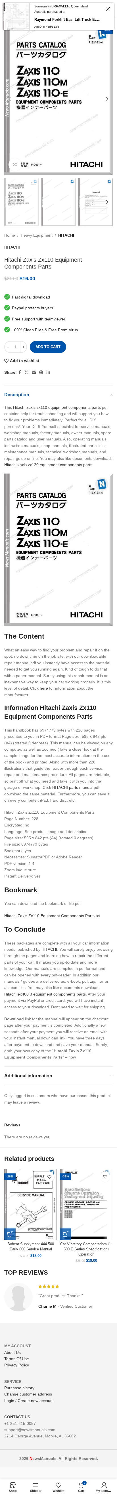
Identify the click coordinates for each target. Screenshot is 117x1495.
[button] (10, 1234)
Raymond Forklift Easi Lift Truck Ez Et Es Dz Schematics (67, 19)
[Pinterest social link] (41, 372)
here (44, 688)
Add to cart (47, 347)
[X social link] (26, 372)
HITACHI (66, 235)
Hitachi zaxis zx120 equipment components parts (48, 464)
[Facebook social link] (20, 372)
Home (9, 235)
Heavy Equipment (37, 235)
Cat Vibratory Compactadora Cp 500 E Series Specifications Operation (86, 1249)
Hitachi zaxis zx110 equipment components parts (57, 407)
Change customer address (28, 1394)
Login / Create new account (29, 1400)
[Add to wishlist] (49, 1177)
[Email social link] (33, 372)
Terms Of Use (16, 1358)
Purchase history (19, 1388)
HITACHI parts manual (72, 787)
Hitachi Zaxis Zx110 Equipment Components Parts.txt (52, 915)
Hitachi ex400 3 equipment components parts (45, 994)
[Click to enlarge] (15, 164)
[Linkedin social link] (48, 372)
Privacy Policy (16, 1365)
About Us (12, 1352)
